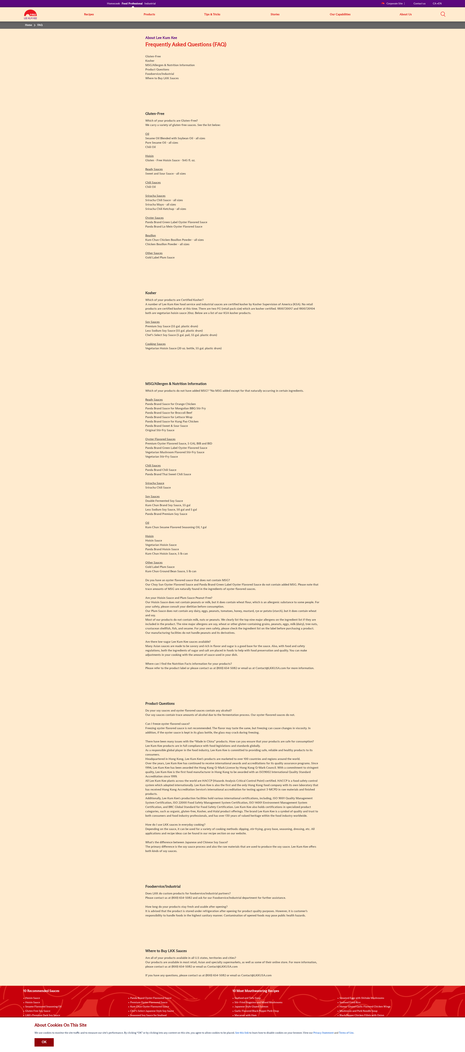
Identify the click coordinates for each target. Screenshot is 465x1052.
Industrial (150, 3)
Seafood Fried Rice (350, 1002)
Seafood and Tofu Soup (247, 998)
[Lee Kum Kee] (30, 16)
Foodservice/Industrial (159, 73)
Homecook (113, 3)
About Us (406, 14)
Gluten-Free (153, 56)
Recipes (89, 14)
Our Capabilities (340, 14)
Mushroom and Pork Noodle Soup (358, 1011)
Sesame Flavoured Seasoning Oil (43, 1006)
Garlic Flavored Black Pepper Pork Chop (256, 1011)
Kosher (149, 60)
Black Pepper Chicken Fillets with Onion (361, 1015)
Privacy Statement (323, 1033)
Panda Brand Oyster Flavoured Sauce (150, 998)
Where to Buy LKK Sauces (162, 78)
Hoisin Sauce (32, 998)
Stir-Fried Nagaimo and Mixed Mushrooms (258, 1002)
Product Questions (157, 69)
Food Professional (132, 3)
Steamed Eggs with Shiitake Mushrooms (361, 998)
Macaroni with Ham (245, 1015)
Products (149, 14)
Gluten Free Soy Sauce (37, 1011)
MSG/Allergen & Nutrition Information (170, 65)
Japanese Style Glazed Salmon (251, 1006)
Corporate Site (395, 3)
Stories (275, 14)
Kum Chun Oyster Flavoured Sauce (149, 1006)
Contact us (420, 3)
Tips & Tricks (212, 14)
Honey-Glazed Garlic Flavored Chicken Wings (365, 1006)
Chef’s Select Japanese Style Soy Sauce (152, 1011)
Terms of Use (346, 1033)
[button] (443, 14)
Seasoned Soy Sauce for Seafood (148, 1015)
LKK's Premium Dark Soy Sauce (42, 1015)
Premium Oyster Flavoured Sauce (148, 1002)
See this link (242, 1033)
